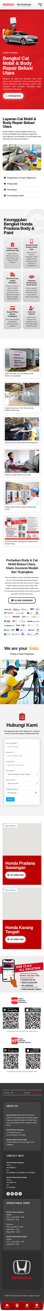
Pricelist (7, 1307)
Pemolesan (12, 189)
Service (27, 1307)
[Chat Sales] (37, 1305)
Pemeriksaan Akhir (15, 195)
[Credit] (17, 1305)
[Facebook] (12, 1194)
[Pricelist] (7, 1305)
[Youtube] (16, 1194)
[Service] (27, 1305)
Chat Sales (37, 1307)
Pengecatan (12, 184)
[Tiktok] (20, 1194)
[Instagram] (8, 1194)
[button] (22, 177)
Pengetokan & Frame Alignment (21, 178)
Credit (17, 1307)
